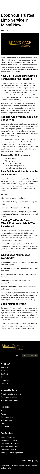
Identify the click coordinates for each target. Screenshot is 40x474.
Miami (3, 411)
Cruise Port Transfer (8, 450)
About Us (4, 368)
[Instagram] (32, 355)
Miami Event (5, 380)
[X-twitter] (28, 355)
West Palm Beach (7, 420)
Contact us (5, 383)
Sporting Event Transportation (12, 453)
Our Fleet (4, 374)
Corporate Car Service (9, 440)
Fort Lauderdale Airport (9, 397)
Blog (13, 30)
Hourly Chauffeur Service (10, 443)
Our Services (5, 371)
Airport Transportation (9, 437)
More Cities (5, 426)
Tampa (3, 414)
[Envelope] (36, 355)
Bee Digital (7, 468)
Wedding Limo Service (9, 446)
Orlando (4, 423)
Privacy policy (33, 461)
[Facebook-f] (24, 355)
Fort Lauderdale (7, 417)
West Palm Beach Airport (10, 400)
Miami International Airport (11, 394)
